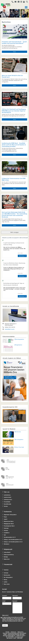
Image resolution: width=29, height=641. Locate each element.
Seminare (6, 573)
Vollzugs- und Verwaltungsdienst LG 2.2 (13, 541)
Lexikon (5, 582)
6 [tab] (20, 16)
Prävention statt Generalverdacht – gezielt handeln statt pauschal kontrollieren (14, 42)
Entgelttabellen (19, 344)
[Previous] (1, 13)
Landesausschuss (8, 499)
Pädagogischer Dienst (9, 523)
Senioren (6, 530)
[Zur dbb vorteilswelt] (8, 485)
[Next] (27, 13)
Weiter (14, 51)
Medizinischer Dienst (8, 521)
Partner (5, 579)
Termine (6, 506)
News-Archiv (7, 584)
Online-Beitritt (7, 552)
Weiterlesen (21, 256)
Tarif (5, 535)
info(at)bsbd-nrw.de (9, 329)
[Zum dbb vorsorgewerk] (8, 477)
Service (6, 570)
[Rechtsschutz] (8, 434)
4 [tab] (15, 16)
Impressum (13, 632)
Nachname (15, 595)
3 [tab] (13, 16)
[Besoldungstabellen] (8, 341)
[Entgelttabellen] (8, 348)
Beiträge (6, 557)
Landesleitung (7, 495)
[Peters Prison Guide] (8, 449)
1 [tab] (9, 16)
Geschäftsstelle (7, 504)
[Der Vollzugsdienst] (8, 442)
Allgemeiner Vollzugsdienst (10, 514)
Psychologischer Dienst (9, 526)
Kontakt (7, 632)
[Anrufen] (12, 2)
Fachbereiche (8, 511)
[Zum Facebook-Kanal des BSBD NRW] (18, 2)
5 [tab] (18, 16)
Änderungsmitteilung (9, 554)
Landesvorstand (7, 497)
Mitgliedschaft (8, 549)
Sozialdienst (6, 532)
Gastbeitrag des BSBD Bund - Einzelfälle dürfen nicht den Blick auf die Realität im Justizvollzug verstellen (14, 144)
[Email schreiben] (15, 2)
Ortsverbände (7, 501)
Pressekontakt (8, 564)
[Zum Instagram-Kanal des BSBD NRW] (20, 2)
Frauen (5, 517)
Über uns (6, 492)
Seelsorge (6, 528)
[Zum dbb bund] (8, 461)
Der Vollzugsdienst (19, 439)
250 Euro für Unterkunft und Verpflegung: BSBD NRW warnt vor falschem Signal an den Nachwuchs (14, 110)
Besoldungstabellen (20, 339)
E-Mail (4, 601)
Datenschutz (7, 559)
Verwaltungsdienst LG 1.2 (10, 537)
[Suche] (26, 2)
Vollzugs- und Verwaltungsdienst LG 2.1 (13, 539)
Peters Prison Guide (20, 447)
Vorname (4, 595)
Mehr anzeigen (14, 232)
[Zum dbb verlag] (8, 469)
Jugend (5, 519)
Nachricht (14, 601)
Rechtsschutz (18, 431)
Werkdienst (6, 544)
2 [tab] (11, 16)
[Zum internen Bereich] (23, 2)
